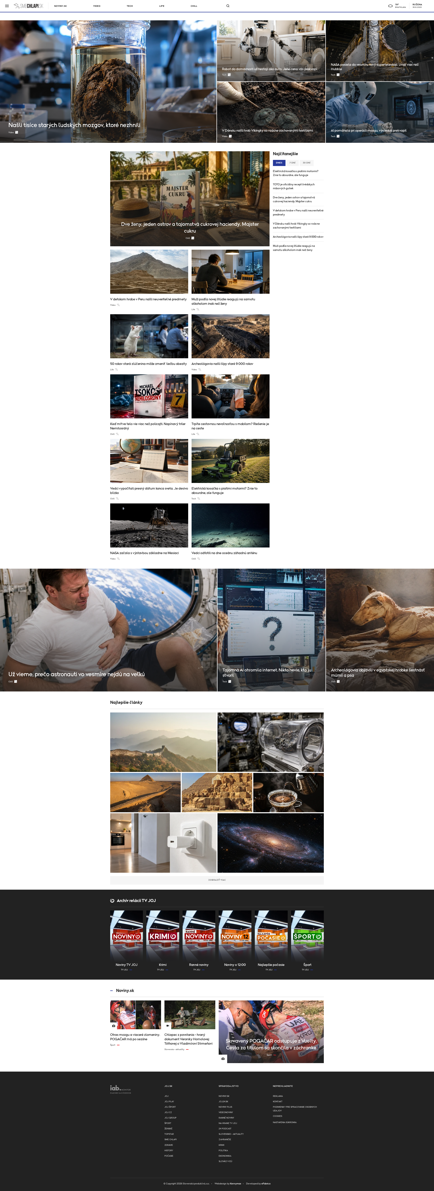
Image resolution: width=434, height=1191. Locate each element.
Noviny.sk (224, 1096)
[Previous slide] (12, 589)
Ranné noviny (226, 1118)
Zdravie (168, 1145)
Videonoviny (226, 1112)
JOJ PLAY (169, 1102)
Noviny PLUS (225, 1107)
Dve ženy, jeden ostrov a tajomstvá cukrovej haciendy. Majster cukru (294, 199)
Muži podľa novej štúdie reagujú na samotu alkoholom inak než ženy (294, 248)
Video (97, 6)
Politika (223, 1150)
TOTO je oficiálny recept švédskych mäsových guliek (294, 186)
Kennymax (235, 1184)
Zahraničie (225, 1139)
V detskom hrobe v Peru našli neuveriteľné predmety (298, 212)
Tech (130, 6)
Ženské (168, 1129)
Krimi (221, 1145)
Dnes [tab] (279, 163)
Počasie (168, 1156)
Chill (194, 6)
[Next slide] (22, 589)
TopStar (169, 1134)
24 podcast (225, 1129)
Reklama (278, 1096)
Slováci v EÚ (225, 1161)
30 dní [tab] (307, 163)
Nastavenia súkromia (285, 1122)
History (168, 1150)
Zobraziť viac (217, 880)
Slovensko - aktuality (231, 1134)
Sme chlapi (170, 1139)
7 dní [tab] (293, 163)
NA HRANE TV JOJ (228, 1123)
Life (161, 6)
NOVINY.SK (60, 6)
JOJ (166, 1096)
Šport (167, 1123)
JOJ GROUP (170, 1118)
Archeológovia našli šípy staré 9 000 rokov (298, 236)
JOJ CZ (168, 1112)
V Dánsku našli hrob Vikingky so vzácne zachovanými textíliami (296, 225)
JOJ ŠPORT (170, 1107)
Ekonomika (225, 1156)
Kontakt (277, 1102)
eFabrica (265, 1184)
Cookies (277, 1116)
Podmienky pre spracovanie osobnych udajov (295, 1109)
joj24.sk (223, 1102)
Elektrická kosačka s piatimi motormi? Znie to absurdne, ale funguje (295, 173)
